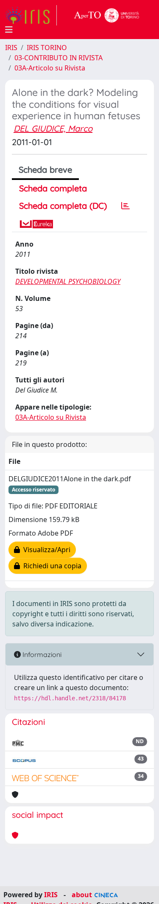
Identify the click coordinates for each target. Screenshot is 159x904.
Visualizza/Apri (45, 549)
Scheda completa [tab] (53, 188)
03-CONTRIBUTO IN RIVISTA (58, 57)
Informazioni (41, 654)
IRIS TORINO (47, 47)
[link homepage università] (107, 15)
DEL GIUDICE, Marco (53, 128)
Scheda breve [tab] (45, 169)
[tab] (125, 206)
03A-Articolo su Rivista (49, 68)
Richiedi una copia (50, 565)
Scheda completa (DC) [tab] (63, 205)
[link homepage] (31, 15)
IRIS (11, 47)
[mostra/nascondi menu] (9, 29)
